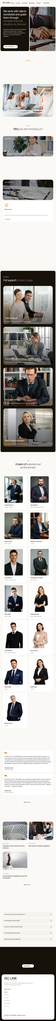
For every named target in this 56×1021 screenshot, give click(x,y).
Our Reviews (25, 3)
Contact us (7, 1006)
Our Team (18, 3)
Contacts (38, 3)
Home (5, 992)
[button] (28, 914)
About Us (6, 995)
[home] (6, 3)
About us (12, 3)
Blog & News (32, 3)
